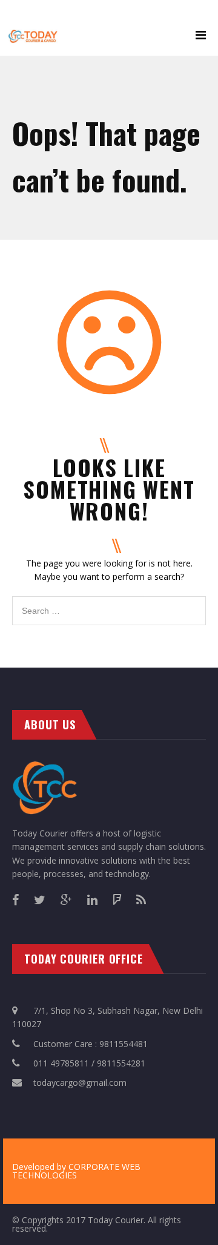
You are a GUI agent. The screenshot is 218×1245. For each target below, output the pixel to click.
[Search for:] (109, 602)
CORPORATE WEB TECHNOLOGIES (76, 1171)
